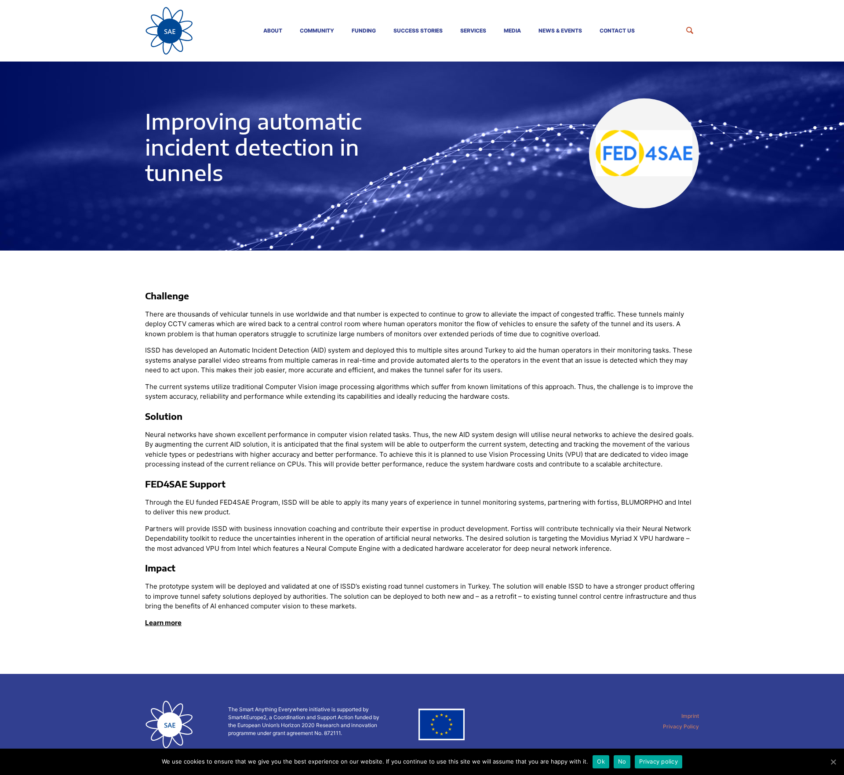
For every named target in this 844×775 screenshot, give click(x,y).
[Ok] (833, 761)
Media (512, 30)
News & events (560, 30)
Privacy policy (658, 761)
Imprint (690, 716)
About (272, 30)
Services (473, 30)
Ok (601, 761)
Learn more (163, 623)
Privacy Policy (681, 726)
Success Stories (418, 30)
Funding (364, 30)
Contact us (617, 30)
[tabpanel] (422, 156)
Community (317, 30)
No (622, 761)
